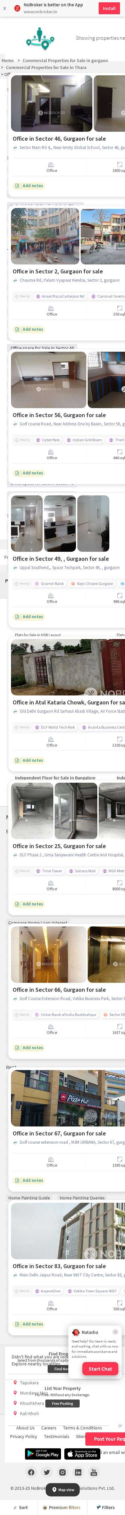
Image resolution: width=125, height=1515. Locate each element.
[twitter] (47, 1472)
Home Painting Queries (82, 1198)
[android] (43, 1454)
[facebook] (31, 1472)
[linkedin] (78, 1472)
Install (109, 8)
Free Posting (62, 1403)
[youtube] (94, 1472)
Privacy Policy (23, 1436)
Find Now (62, 1368)
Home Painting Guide (29, 1198)
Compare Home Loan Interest (37, 923)
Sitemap (84, 1436)
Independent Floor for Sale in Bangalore (55, 778)
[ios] (82, 1454)
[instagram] (62, 1472)
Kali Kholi (29, 1413)
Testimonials (56, 1436)
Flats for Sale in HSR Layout (38, 634)
